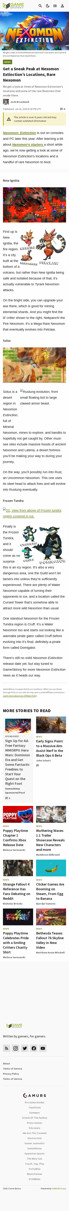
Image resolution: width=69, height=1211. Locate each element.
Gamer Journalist (34, 1143)
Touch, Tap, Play (34, 1163)
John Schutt (43, 760)
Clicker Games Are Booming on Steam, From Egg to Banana (50, 891)
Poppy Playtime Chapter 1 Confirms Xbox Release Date (15, 837)
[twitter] (25, 1048)
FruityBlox (34, 1168)
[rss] (6, 1048)
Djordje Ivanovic (46, 903)
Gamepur (34, 1112)
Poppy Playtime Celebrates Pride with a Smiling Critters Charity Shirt (16, 942)
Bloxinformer (34, 1174)
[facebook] (34, 1048)
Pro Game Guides (34, 1102)
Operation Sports (34, 1153)
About (6, 1063)
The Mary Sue (34, 1158)
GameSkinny (34, 1148)
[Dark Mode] (47, 5)
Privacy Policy (11, 1073)
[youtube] (43, 1048)
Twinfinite (35, 1107)
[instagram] (15, 1048)
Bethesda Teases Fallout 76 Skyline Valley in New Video (50, 940)
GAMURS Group (59, 1188)
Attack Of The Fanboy (34, 1117)
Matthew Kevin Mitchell (50, 952)
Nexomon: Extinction (19, 133)
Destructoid (34, 1138)
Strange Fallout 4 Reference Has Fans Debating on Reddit (16, 891)
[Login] (62, 5)
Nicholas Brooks (13, 903)
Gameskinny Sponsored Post (15, 790)
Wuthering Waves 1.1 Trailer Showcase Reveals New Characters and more (50, 840)
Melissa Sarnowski (14, 850)
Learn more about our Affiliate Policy (20, 695)
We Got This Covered (34, 1133)
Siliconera (34, 1128)
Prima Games (34, 1122)
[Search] (40, 5)
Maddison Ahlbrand (48, 854)
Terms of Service (12, 1068)
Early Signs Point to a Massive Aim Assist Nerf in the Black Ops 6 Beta (49, 748)
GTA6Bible (34, 1179)
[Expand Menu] (55, 5)
